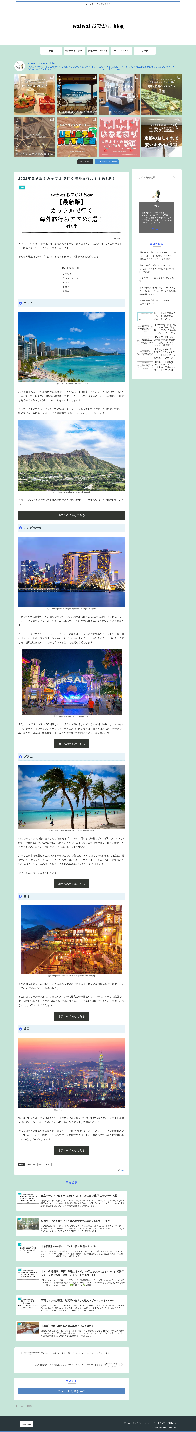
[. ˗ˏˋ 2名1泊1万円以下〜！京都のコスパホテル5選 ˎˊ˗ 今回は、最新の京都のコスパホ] (119, 94)
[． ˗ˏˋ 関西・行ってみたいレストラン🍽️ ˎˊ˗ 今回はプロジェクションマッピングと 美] (161, 94)
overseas (32, 1164)
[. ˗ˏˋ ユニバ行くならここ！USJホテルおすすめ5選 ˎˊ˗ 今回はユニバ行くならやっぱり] (77, 137)
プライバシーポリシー (142, 1423)
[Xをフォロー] (153, 229)
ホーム (127, 1423)
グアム (68, 282)
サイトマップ (159, 1423)
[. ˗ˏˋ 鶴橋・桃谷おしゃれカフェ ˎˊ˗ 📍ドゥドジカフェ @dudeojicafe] (34, 94)
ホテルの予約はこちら (71, 515)
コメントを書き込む (71, 1391)
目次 (68, 267)
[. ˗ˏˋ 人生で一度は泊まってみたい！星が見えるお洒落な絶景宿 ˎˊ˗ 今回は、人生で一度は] (34, 137)
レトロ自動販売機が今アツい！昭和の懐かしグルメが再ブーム (157, 302)
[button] (174, 177)
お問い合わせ (173, 1423)
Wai (156, 206)
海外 (49, 1164)
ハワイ (68, 274)
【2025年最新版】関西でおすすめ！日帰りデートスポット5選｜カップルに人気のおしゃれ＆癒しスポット (157, 291)
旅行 (22, 1164)
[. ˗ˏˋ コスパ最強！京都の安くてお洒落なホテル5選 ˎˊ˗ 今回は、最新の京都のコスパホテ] (161, 137)
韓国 (67, 291)
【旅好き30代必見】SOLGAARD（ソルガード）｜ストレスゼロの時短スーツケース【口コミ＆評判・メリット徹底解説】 (157, 255)
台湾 (67, 287)
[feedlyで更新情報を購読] (156, 229)
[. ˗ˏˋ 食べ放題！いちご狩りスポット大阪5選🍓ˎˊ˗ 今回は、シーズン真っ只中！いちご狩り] (119, 137)
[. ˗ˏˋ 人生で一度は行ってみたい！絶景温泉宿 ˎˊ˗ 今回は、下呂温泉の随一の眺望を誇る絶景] (77, 94)
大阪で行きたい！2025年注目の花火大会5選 (157, 279)
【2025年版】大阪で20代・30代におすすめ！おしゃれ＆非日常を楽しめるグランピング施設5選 (157, 268)
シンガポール (71, 278)
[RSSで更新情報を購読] (160, 229)
